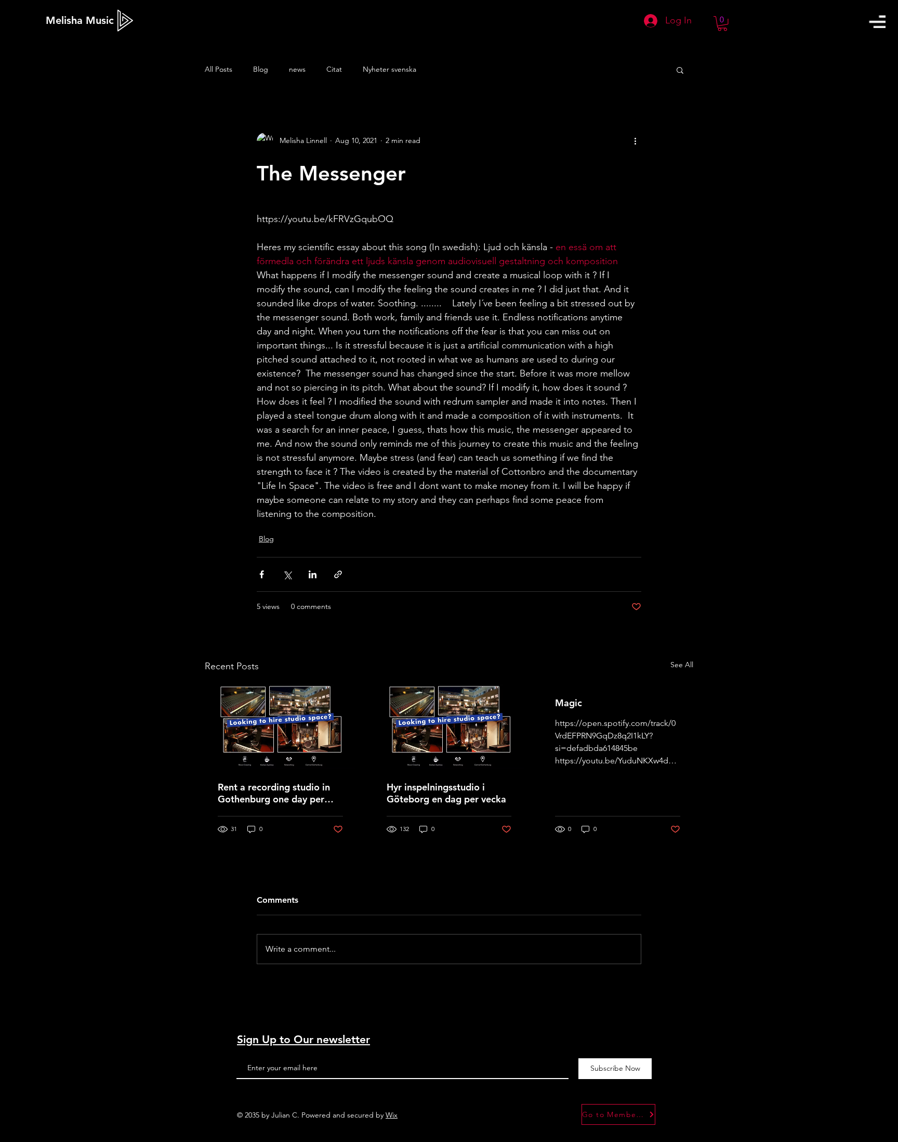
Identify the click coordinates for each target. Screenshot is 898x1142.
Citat (334, 69)
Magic (568, 703)
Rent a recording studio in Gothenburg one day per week (274, 793)
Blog (260, 69)
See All (681, 664)
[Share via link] (338, 574)
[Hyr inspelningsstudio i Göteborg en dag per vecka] (449, 726)
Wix (392, 1115)
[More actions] (635, 141)
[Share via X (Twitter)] (287, 574)
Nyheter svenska (389, 69)
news (297, 69)
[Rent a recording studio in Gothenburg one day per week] (280, 726)
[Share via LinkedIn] (313, 574)
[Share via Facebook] (262, 574)
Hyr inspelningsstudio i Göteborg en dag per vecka (446, 793)
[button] (877, 21)
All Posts (218, 69)
